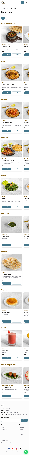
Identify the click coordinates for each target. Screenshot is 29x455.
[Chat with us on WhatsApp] (26, 452)
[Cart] (22, 2)
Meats (21, 18)
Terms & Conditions (6, 442)
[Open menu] (26, 2)
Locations (21, 429)
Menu (2, 427)
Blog (2, 432)
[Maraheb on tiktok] (20, 448)
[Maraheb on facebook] (9, 448)
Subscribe (24, 420)
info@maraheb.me (9, 408)
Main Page (5, 8)
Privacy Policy (4, 440)
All (3, 18)
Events (20, 432)
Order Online (4, 429)
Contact (21, 434)
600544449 (6, 410)
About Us (21, 427)
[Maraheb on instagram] (16, 448)
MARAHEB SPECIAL (12, 18)
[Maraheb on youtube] (12, 448)
